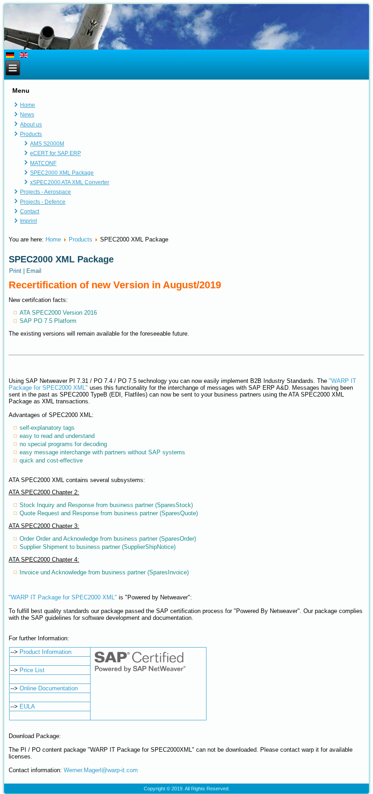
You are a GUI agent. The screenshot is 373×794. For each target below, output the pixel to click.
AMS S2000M (47, 144)
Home (27, 105)
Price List (32, 670)
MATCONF (43, 163)
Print (16, 270)
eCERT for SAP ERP (55, 153)
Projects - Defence (43, 202)
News (27, 114)
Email (33, 270)
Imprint (28, 221)
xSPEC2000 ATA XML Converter (69, 182)
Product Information (45, 651)
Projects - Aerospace (45, 192)
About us (31, 124)
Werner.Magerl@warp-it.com (101, 770)
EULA (27, 706)
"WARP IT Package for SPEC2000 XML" (63, 597)
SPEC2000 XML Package (62, 173)
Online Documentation (49, 688)
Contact (29, 211)
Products (31, 134)
